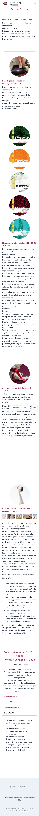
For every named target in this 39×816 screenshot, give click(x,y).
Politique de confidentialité (12, 798)
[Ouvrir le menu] (35, 3)
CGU (19, 800)
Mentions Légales (30, 798)
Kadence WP (24, 810)
